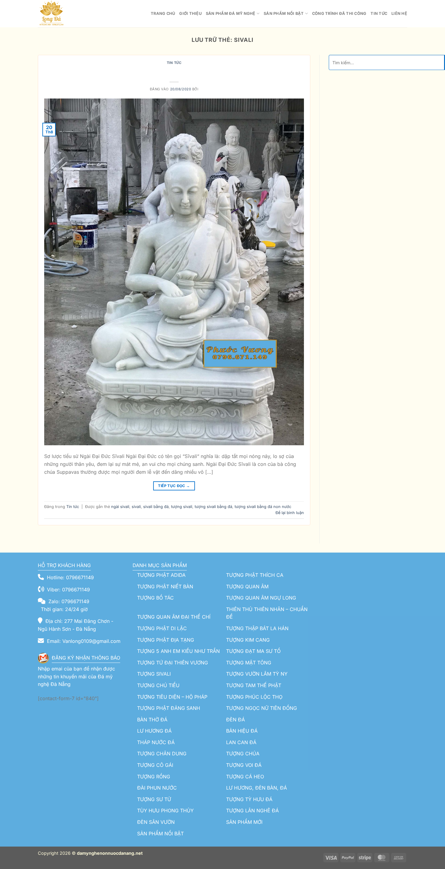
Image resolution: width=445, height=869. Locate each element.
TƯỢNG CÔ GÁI (155, 765)
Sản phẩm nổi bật (284, 13)
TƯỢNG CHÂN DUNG (161, 753)
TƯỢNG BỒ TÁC (155, 598)
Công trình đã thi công (339, 13)
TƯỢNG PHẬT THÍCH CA (254, 575)
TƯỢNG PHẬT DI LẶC (162, 628)
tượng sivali (181, 506)
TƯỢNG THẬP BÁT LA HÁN (257, 628)
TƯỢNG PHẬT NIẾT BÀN (165, 586)
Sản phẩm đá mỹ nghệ (230, 13)
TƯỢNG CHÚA (242, 753)
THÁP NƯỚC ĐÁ (156, 742)
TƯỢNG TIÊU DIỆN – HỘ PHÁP (172, 697)
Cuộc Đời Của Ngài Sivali (174, 71)
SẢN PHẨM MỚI (244, 822)
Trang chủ (163, 13)
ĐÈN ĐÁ (235, 720)
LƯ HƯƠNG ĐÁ (154, 731)
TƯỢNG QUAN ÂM (247, 586)
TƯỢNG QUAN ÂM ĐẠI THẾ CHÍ (173, 617)
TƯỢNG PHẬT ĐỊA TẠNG (165, 640)
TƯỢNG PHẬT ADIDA (161, 575)
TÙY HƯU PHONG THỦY (165, 810)
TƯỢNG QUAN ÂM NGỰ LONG (261, 598)
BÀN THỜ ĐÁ (152, 720)
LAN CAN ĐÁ (241, 742)
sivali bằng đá (156, 506)
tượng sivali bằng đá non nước (263, 506)
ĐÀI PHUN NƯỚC (157, 788)
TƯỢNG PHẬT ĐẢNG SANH (168, 708)
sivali (136, 506)
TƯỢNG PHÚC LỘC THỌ (254, 697)
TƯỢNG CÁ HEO (245, 777)
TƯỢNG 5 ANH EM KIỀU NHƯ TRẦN (178, 651)
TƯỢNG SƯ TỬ (154, 799)
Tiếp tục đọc (174, 485)
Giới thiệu (190, 13)
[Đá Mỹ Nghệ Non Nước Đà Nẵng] (68, 13)
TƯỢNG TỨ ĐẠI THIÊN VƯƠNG (172, 663)
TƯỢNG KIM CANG (248, 640)
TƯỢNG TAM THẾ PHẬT (253, 685)
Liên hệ (399, 13)
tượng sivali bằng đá (213, 506)
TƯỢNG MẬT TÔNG (248, 663)
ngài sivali (120, 506)
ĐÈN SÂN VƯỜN (156, 822)
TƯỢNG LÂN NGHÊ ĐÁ (252, 810)
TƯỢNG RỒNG (153, 777)
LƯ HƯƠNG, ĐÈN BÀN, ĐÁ (256, 788)
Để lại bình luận (289, 512)
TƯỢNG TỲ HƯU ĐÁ (249, 799)
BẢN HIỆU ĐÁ (242, 731)
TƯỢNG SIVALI (154, 674)
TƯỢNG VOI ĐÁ (244, 765)
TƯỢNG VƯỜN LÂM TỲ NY (257, 674)
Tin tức (379, 13)
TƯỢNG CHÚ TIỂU (158, 685)
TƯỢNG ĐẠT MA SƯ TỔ (253, 651)
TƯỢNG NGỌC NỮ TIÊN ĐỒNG (261, 708)
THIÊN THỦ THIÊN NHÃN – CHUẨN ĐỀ (267, 613)
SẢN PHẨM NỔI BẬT (160, 834)
